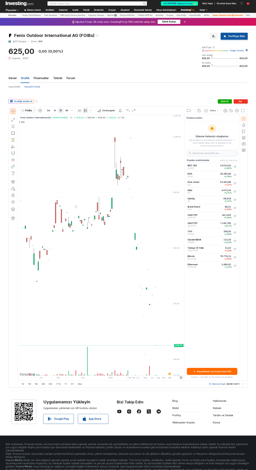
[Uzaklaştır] (91, 371)
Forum (71, 78)
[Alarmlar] (243, 125)
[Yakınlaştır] (96, 371)
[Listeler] (243, 131)
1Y (66, 384)
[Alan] (79, 110)
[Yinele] (134, 110)
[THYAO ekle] (234, 232)
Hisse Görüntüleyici (166, 10)
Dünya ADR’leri (127, 15)
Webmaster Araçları (183, 422)
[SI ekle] (234, 199)
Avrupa (169, 15)
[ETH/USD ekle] (234, 265)
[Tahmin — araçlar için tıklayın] (13, 160)
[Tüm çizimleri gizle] (13, 202)
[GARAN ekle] (234, 241)
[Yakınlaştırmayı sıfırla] (110, 371)
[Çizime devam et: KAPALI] (13, 188)
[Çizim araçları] (19, 247)
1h (55, 110)
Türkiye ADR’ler (145, 15)
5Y (72, 384)
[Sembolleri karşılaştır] (40, 110)
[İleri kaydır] (105, 371)
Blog (175, 400)
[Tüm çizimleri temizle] (13, 218)
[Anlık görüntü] (225, 110)
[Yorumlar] (243, 144)
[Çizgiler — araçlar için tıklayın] (13, 120)
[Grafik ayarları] (237, 110)
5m (48, 110)
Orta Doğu (181, 15)
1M (66, 110)
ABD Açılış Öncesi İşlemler (72, 15)
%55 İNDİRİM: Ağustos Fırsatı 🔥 (179, 3)
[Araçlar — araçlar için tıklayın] (13, 166)
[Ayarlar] (181, 377)
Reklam (217, 408)
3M (43, 384)
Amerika (159, 15)
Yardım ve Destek (223, 415)
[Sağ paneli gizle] (183, 247)
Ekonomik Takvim (143, 10)
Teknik (57, 78)
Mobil (175, 408)
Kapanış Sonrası (96, 15)
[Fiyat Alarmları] (120, 110)
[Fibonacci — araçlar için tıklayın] (13, 140)
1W (29, 384)
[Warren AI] (243, 150)
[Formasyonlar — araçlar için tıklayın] (13, 153)
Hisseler (12, 15)
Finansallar (41, 78)
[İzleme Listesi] (243, 118)
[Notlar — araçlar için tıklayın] (13, 173)
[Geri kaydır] (101, 371)
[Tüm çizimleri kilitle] (13, 195)
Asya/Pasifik (195, 15)
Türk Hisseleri (50, 15)
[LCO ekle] (234, 208)
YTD (58, 384)
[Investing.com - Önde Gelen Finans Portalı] (19, 3)
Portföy (176, 415)
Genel (12, 78)
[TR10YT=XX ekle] (234, 249)
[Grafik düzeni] (190, 110)
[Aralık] (72, 110)
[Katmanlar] (13, 209)
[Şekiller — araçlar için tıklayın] (13, 133)
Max (80, 384)
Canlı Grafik (14, 86)
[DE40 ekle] (234, 175)
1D (60, 110)
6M (50, 384)
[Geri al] (128, 110)
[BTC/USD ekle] (234, 257)
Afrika (206, 15)
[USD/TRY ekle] (234, 216)
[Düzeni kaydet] (199, 110)
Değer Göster (237, 50)
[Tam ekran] (242, 110)
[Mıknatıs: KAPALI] (13, 182)
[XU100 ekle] (234, 166)
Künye (216, 422)
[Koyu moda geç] (231, 110)
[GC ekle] (234, 191)
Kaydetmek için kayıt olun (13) (214, 371)
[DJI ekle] (234, 183)
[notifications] (242, 3)
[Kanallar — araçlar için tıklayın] (13, 126)
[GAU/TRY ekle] (234, 224)
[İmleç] (13, 111)
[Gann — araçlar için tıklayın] (13, 146)
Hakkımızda (219, 400)
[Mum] (85, 110)
